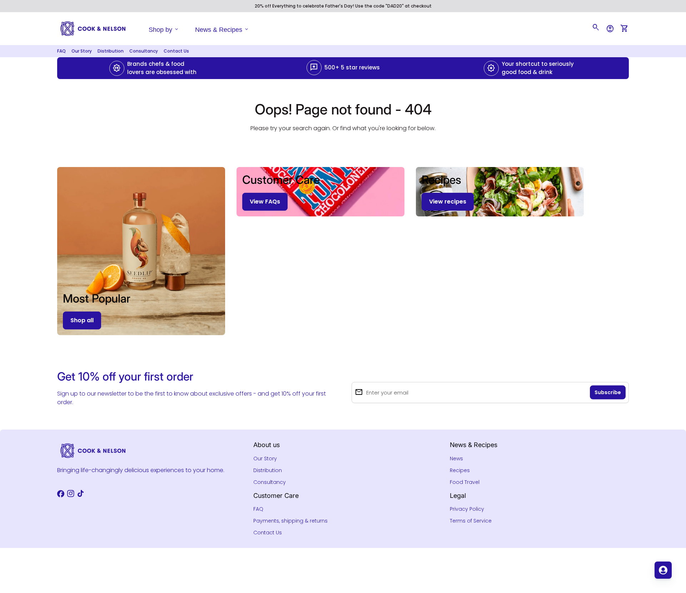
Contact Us (176, 51)
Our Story (81, 51)
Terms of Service (471, 520)
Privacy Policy (467, 509)
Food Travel (464, 482)
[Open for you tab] (663, 570)
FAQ (61, 51)
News (456, 458)
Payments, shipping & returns (290, 520)
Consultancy (143, 51)
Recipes (460, 470)
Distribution (111, 51)
